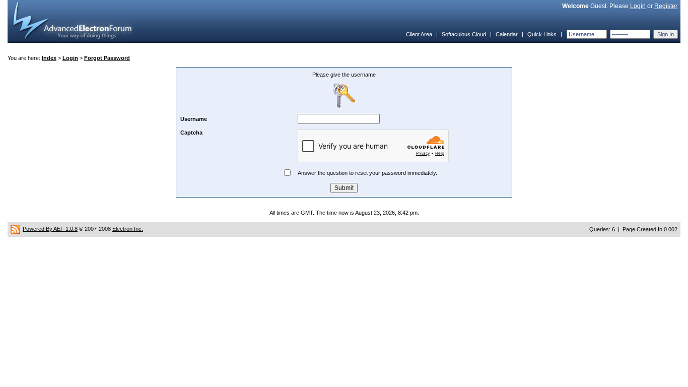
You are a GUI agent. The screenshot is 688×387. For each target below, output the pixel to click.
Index (49, 58)
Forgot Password (107, 58)
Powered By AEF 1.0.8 (50, 229)
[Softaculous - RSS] (15, 229)
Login (638, 6)
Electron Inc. (127, 229)
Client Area (419, 34)
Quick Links (542, 34)
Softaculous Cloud (464, 34)
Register (665, 6)
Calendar (507, 34)
